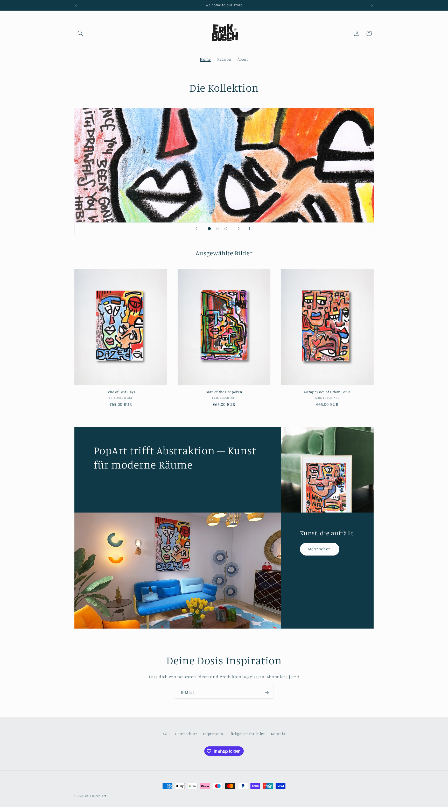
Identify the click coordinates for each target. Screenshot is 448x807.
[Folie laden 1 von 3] (209, 229)
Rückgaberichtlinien (246, 733)
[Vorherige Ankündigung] (76, 5)
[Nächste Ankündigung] (372, 5)
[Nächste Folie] (238, 228)
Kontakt (278, 733)
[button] (80, 33)
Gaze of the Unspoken (224, 392)
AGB (166, 733)
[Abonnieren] (267, 692)
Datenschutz (186, 733)
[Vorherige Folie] (196, 228)
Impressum (213, 733)
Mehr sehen (319, 548)
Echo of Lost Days (120, 392)
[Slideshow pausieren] (251, 228)
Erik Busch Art (95, 796)
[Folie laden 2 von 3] (217, 229)
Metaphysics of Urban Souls (327, 392)
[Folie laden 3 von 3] (226, 229)
